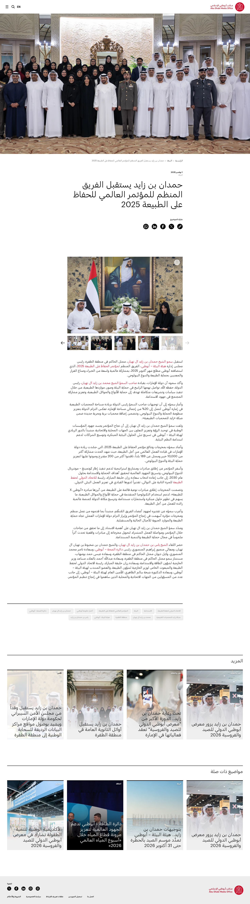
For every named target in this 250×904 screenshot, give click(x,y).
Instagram (31, 889)
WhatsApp (146, 226)
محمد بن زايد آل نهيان (142, 617)
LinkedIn (154, 226)
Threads (38, 889)
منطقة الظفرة (121, 617)
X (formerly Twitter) (171, 226)
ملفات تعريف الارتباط (54, 896)
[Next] (63, 343)
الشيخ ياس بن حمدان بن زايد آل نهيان (144, 545)
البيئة (169, 160)
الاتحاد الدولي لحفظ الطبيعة (169, 611)
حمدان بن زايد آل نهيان (61, 611)
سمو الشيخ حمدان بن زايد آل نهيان (150, 361)
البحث (13, 7)
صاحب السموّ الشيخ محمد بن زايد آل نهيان (109, 383)
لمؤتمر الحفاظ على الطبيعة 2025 (98, 366)
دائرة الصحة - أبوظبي (37, 611)
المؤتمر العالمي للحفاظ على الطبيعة (113, 611)
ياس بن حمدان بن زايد (79, 617)
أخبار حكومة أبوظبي (85, 611)
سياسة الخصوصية (33, 896)
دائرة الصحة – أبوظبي (109, 549)
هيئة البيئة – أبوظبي (153, 366)
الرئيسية (179, 160)
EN (19, 6)
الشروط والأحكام (14, 896)
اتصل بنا (90, 896)
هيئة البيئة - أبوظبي (102, 617)
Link (180, 226)
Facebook (163, 226)
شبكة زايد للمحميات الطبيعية (168, 617)
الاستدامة (148, 611)
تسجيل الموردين (75, 896)
